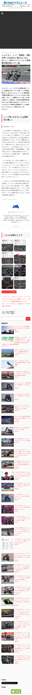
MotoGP (17, 331)
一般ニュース (4, 346)
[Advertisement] (16, 32)
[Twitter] (16, 226)
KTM (16, 366)
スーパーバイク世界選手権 (9, 291)
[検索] (28, 318)
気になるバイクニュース (16, 52)
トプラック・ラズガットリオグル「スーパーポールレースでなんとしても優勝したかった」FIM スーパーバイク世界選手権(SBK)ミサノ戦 (16, 299)
